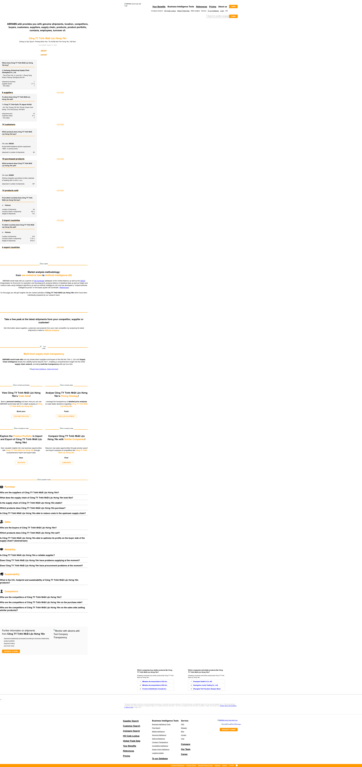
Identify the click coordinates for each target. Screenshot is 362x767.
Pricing (212, 6)
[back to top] (1, 699)
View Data (21, 462)
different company (52, 330)
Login (222, 11)
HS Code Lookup (170, 11)
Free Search (156, 728)
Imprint (224, 765)
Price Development (66, 416)
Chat (182, 739)
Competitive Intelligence (160, 746)
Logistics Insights (158, 753)
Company (185, 744)
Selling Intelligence (158, 739)
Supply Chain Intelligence (160, 749)
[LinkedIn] (221, 724)
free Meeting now (21, 416)
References (201, 6)
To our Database (213, 11)
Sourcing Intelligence (159, 735)
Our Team (185, 749)
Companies (66, 462)
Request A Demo (229, 729)
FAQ (182, 724)
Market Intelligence (158, 731)
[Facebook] (226, 724)
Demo (233, 6)
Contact (183, 735)
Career (184, 754)
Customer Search (131, 725)
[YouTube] (230, 724)
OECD (82, 280)
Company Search (131, 730)
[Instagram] (235, 724)
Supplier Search (131, 720)
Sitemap (217, 765)
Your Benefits (158, 6)
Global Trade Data (183, 11)
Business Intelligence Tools (161, 724)
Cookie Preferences (177, 765)
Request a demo (11, 651)
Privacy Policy (191, 765)
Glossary (184, 728)
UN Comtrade (39, 280)
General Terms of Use (205, 765)
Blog (182, 731)
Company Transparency (160, 742)
